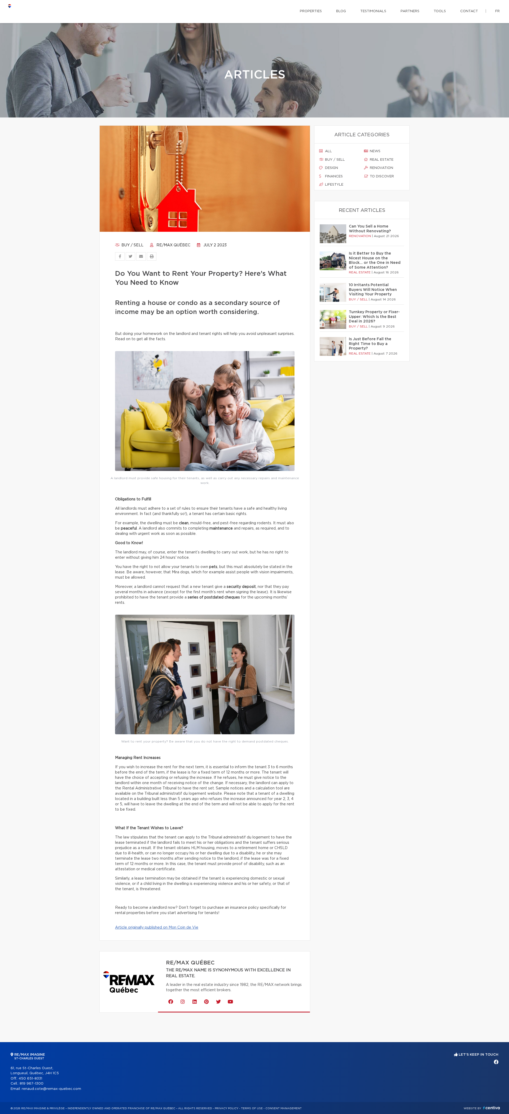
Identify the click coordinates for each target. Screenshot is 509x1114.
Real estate (381, 159)
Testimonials (373, 11)
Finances (333, 176)
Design (331, 168)
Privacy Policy (226, 1108)
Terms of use (252, 1108)
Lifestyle (333, 184)
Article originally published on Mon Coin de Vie (156, 927)
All (328, 151)
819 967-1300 (31, 1083)
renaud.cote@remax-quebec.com (51, 1089)
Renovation (381, 168)
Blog (341, 11)
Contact (469, 11)
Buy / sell (131, 245)
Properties (311, 11)
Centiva (491, 1107)
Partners (410, 11)
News (374, 151)
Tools (440, 11)
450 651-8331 (30, 1078)
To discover (381, 176)
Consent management (283, 1108)
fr (497, 11)
